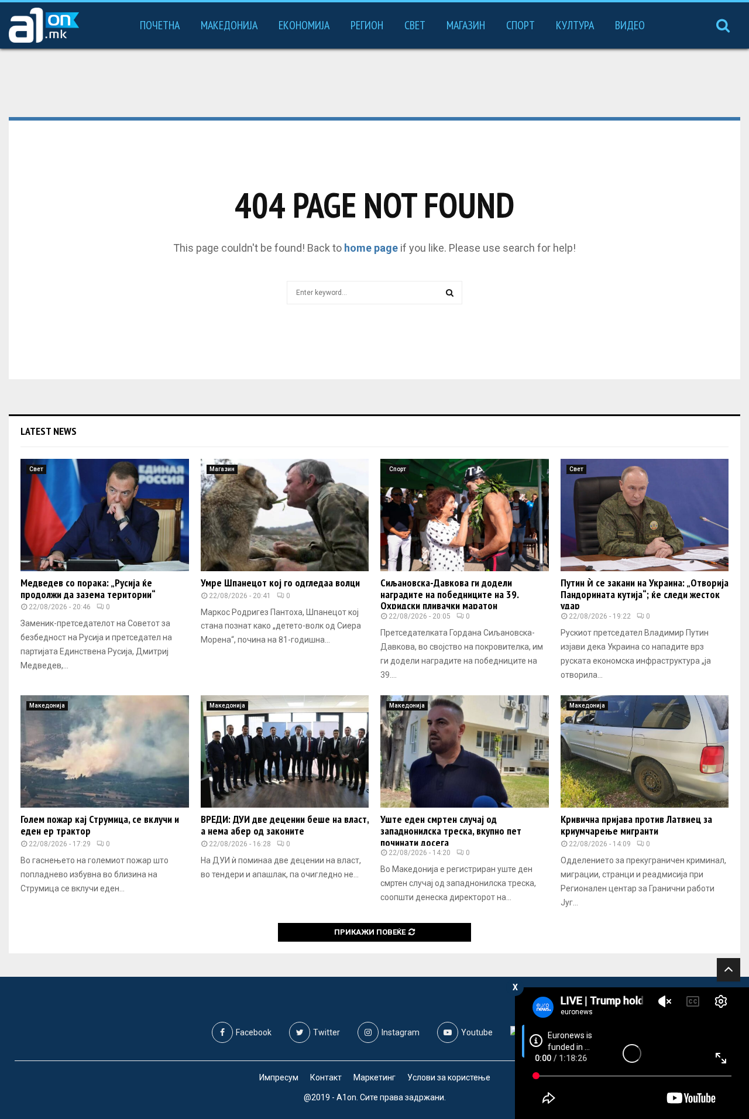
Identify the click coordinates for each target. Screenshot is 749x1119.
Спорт (520, 25)
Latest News (48, 431)
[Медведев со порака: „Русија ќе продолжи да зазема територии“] (104, 515)
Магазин (465, 25)
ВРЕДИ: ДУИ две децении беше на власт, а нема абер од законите (285, 824)
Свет (414, 25)
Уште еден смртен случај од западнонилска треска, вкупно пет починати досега (450, 830)
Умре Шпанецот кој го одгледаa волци (280, 582)
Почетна (160, 25)
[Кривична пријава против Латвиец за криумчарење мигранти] (645, 751)
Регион (367, 25)
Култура (575, 25)
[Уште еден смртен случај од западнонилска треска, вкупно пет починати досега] (464, 751)
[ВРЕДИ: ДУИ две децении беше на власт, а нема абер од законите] (285, 751)
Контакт (326, 1077)
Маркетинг (374, 1077)
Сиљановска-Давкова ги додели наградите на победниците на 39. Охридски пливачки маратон (449, 594)
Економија (304, 25)
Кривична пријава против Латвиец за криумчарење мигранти (636, 824)
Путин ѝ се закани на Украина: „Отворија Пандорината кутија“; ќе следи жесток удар (645, 594)
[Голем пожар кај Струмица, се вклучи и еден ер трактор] (104, 751)
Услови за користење (448, 1077)
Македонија (229, 25)
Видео (630, 25)
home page (371, 248)
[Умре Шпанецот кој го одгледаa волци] (285, 515)
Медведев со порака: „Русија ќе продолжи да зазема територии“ (88, 588)
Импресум (278, 1077)
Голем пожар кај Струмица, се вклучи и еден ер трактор (99, 824)
